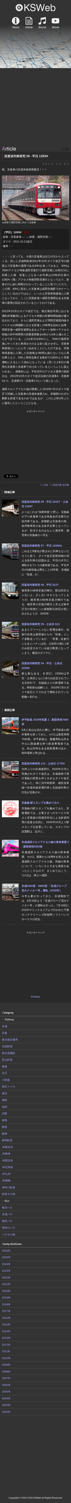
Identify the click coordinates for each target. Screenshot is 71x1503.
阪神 (4, 1133)
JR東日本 (7, 1147)
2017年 (6, 1311)
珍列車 (65, 485)
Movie (55, 22)
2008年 (6, 1371)
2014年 (6, 1331)
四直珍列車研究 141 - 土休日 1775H (43, 763)
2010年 (6, 1358)
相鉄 (4, 1099)
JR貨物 (6, 1180)
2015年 (6, 1324)
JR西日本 (7, 1160)
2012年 (6, 1344)
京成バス (7, 1214)
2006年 (6, 1384)
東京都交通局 (10, 1039)
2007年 (6, 1378)
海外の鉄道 (8, 1187)
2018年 (6, 1304)
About (16, 22)
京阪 (4, 1113)
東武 (4, 1093)
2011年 (6, 1351)
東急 (4, 1066)
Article (29, 22)
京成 (4, 1026)
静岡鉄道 (7, 1140)
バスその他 (8, 1234)
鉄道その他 (8, 1193)
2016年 (6, 1317)
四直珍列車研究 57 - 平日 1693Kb (42, 545)
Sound (42, 22)
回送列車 (57, 485)
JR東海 (6, 1153)
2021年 (6, 1284)
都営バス (7, 1221)
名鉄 (4, 1106)
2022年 (6, 1277)
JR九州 (6, 1173)
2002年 (6, 1411)
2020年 (6, 1291)
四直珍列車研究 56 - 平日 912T (40, 584)
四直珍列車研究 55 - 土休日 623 (41, 624)
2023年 (6, 1270)
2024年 (6, 1264)
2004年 (6, 1398)
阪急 (4, 1126)
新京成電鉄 (8, 1053)
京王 (4, 1073)
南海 (4, 1120)
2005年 (6, 1391)
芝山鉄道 (7, 1059)
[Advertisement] (35, 107)
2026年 (6, 1250)
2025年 (6, 1257)
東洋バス (7, 1207)
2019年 (6, 1297)
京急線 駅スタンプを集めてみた (40, 802)
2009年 (6, 1364)
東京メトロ (8, 1086)
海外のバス (8, 1227)
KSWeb (36, 7)
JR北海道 (7, 1167)
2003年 (6, 1405)
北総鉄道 (7, 1046)
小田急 (6, 1079)
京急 (46, 485)
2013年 (6, 1337)
